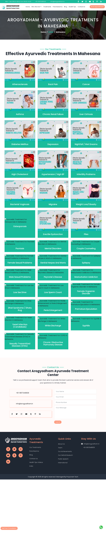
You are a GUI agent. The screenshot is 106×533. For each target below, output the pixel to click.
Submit (33, 287)
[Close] (77, 242)
